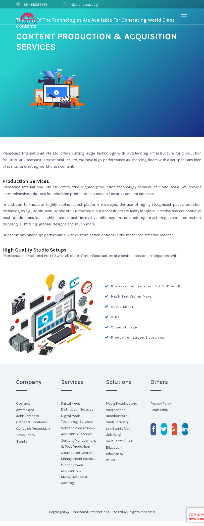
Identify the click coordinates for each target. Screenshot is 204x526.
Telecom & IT (116, 454)
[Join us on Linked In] (185, 429)
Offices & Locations (31, 422)
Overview (23, 403)
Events (21, 441)
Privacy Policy (161, 403)
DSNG (110, 460)
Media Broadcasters (121, 403)
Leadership (159, 410)
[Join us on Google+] (174, 429)
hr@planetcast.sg (83, 4)
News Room (25, 435)
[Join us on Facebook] (153, 429)
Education (113, 447)
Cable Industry (117, 422)
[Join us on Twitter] (164, 429)
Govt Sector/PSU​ (119, 441)
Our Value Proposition (33, 428)
